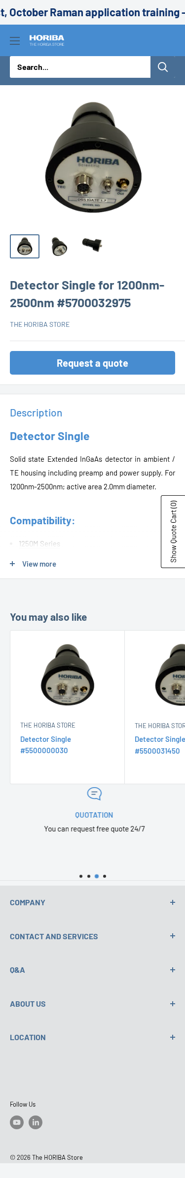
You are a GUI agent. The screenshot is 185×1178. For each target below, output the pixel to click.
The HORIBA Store (40, 324)
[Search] (162, 67)
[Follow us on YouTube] (17, 1122)
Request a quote (92, 363)
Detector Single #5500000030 (45, 744)
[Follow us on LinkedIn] (35, 1122)
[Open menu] (15, 41)
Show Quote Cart (173, 532)
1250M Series (39, 543)
